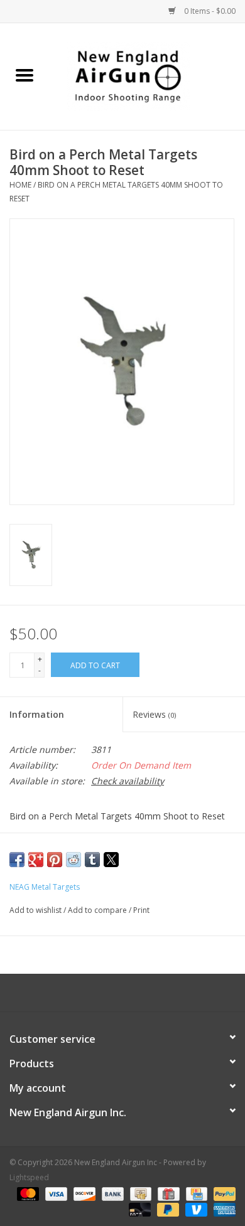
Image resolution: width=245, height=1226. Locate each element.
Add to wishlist (36, 910)
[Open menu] (24, 74)
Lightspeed (29, 1177)
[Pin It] (54, 859)
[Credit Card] (195, 1193)
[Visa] (55, 1193)
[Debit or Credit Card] (138, 1208)
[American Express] (222, 1208)
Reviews (154, 714)
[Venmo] (195, 1208)
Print (141, 910)
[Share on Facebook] (16, 859)
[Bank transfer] (111, 1193)
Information (36, 714)
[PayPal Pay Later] (167, 1208)
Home (20, 184)
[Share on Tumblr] (92, 859)
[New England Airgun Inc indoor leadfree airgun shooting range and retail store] (147, 76)
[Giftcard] (167, 1193)
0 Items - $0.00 (209, 11)
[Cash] (139, 1193)
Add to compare (98, 910)
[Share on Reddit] (73, 859)
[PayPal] (222, 1193)
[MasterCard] (27, 1193)
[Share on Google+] (35, 859)
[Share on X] (111, 859)
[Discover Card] (83, 1193)
